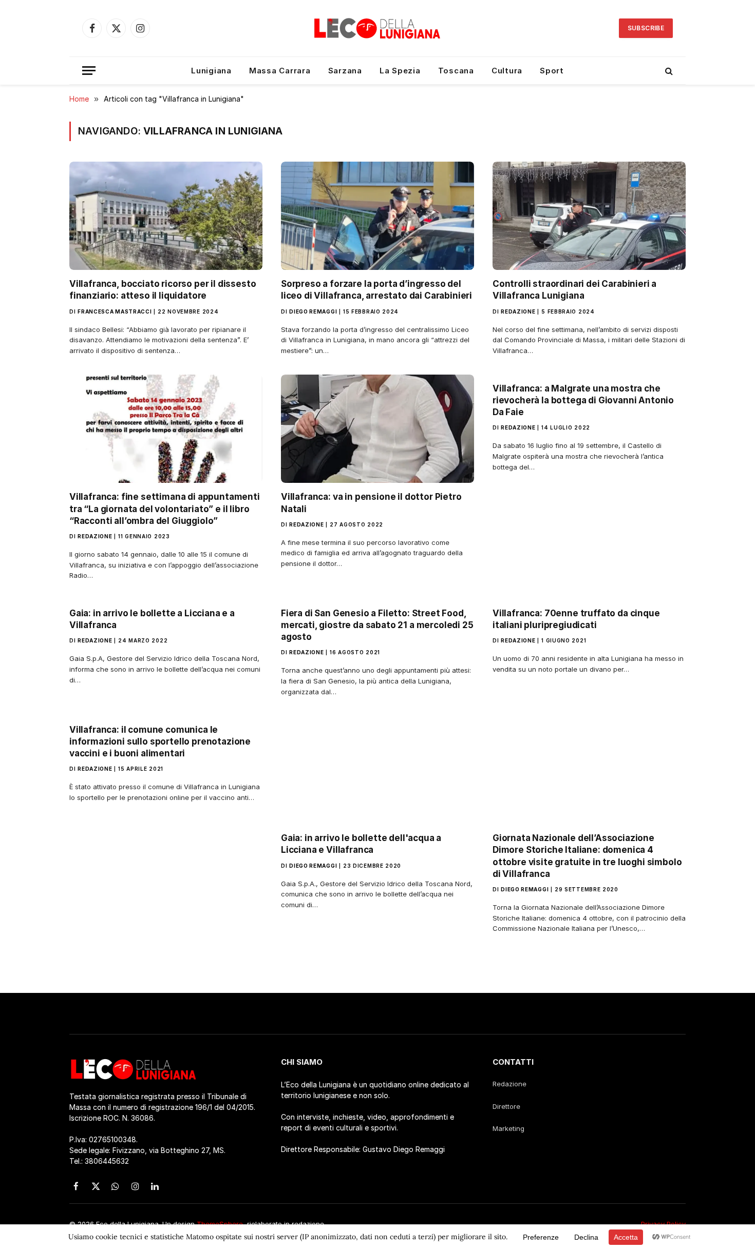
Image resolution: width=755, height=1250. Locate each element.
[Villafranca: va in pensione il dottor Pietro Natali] (377, 429)
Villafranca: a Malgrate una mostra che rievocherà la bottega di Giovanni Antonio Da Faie (583, 400)
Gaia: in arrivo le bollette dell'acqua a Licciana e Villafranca (361, 844)
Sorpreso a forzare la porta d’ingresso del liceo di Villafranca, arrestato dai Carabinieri (376, 290)
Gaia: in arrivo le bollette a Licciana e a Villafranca (152, 619)
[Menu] (89, 70)
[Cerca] (668, 70)
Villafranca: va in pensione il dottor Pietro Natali (371, 503)
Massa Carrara (280, 70)
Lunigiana (211, 70)
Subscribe (646, 28)
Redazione (518, 311)
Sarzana (345, 70)
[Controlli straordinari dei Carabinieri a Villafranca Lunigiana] (589, 216)
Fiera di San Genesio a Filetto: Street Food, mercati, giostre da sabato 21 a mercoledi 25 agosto (377, 625)
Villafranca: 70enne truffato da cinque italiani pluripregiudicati (576, 619)
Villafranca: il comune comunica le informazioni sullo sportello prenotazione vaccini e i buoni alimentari (160, 741)
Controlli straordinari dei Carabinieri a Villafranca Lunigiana (574, 290)
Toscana (456, 70)
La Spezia (400, 70)
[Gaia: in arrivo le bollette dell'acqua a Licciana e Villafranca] (377, 770)
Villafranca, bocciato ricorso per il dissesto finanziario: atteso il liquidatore (162, 290)
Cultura (507, 70)
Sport (552, 70)
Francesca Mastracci (115, 311)
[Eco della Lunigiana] (377, 28)
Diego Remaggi (313, 311)
